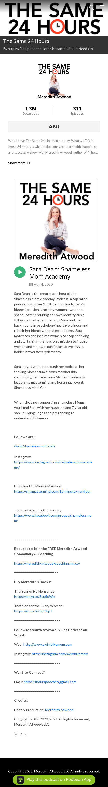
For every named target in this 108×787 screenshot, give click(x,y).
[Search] (91, 7)
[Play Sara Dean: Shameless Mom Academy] (20, 272)
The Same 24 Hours (26, 41)
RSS (56, 126)
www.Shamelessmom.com (34, 446)
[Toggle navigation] (102, 7)
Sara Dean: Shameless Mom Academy (59, 273)
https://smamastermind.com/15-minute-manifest (52, 491)
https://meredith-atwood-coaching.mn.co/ (47, 563)
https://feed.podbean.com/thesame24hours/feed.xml (51, 48)
